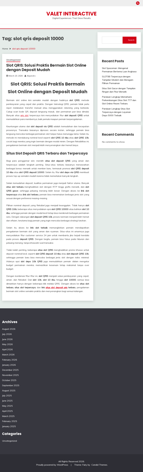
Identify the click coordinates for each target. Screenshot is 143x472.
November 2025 (10, 375)
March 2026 (8, 354)
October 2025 (9, 380)
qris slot (24, 115)
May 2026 (7, 344)
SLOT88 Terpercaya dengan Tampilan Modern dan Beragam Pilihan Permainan (117, 80)
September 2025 (10, 385)
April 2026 (7, 349)
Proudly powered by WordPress (52, 464)
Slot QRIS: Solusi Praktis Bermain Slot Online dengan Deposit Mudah (46, 67)
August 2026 (8, 329)
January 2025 (9, 426)
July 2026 (7, 334)
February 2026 (9, 359)
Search (131, 40)
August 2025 (8, 390)
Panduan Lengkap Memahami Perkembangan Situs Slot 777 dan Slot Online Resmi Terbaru (119, 100)
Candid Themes (99, 464)
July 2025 (7, 395)
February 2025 (9, 421)
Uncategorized (13, 60)
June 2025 (7, 400)
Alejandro (31, 76)
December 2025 (10, 369)
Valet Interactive (71, 13)
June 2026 (7, 339)
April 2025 (7, 411)
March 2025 (8, 416)
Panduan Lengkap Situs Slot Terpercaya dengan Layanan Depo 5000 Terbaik (116, 112)
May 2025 (7, 405)
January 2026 (9, 364)
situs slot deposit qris (56, 287)
